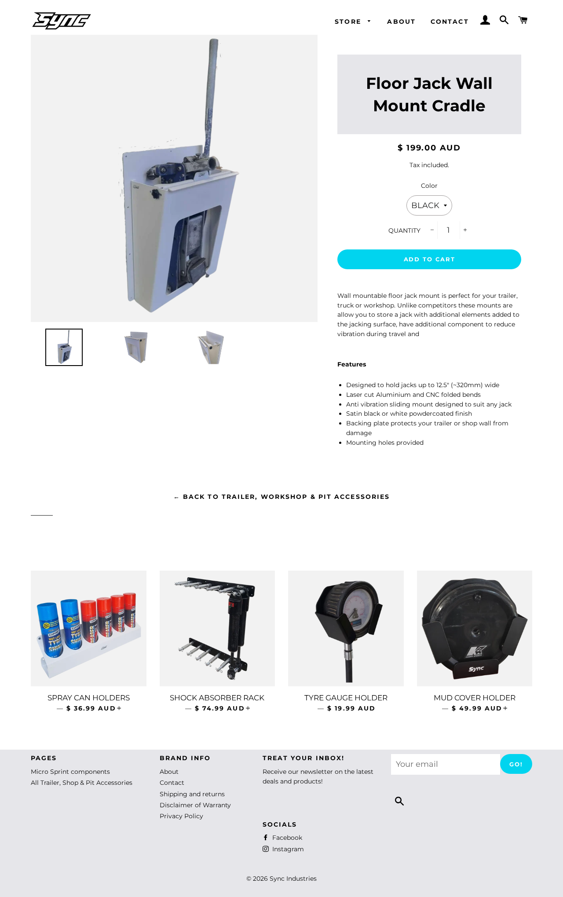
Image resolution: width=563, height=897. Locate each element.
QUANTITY (404, 230)
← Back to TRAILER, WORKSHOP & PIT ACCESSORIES (281, 497)
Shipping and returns (192, 794)
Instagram (287, 849)
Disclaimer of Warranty (195, 805)
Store (349, 22)
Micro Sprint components (70, 772)
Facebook (286, 838)
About (401, 22)
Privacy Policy (181, 816)
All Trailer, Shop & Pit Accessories (81, 783)
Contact (450, 22)
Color (429, 186)
